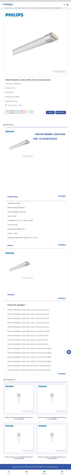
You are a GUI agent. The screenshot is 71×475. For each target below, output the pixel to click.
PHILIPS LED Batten (12, 105)
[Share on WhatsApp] (27, 111)
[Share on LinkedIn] (17, 111)
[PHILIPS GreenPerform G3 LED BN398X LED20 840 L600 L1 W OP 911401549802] (19, 399)
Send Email (61, 112)
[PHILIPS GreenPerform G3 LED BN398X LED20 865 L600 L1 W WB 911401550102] (52, 438)
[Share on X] (12, 111)
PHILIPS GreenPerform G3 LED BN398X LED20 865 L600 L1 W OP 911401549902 (52, 418)
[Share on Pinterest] (22, 111)
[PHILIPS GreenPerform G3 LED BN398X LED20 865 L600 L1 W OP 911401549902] (52, 399)
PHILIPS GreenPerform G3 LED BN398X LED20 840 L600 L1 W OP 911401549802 (19, 418)
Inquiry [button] (50, 112)
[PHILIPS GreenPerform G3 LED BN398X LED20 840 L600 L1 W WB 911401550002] (19, 438)
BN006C (20, 105)
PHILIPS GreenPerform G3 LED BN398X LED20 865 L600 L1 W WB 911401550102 (52, 457)
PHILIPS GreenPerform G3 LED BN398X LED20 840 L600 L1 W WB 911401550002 (19, 457)
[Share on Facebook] (7, 111)
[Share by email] (32, 111)
